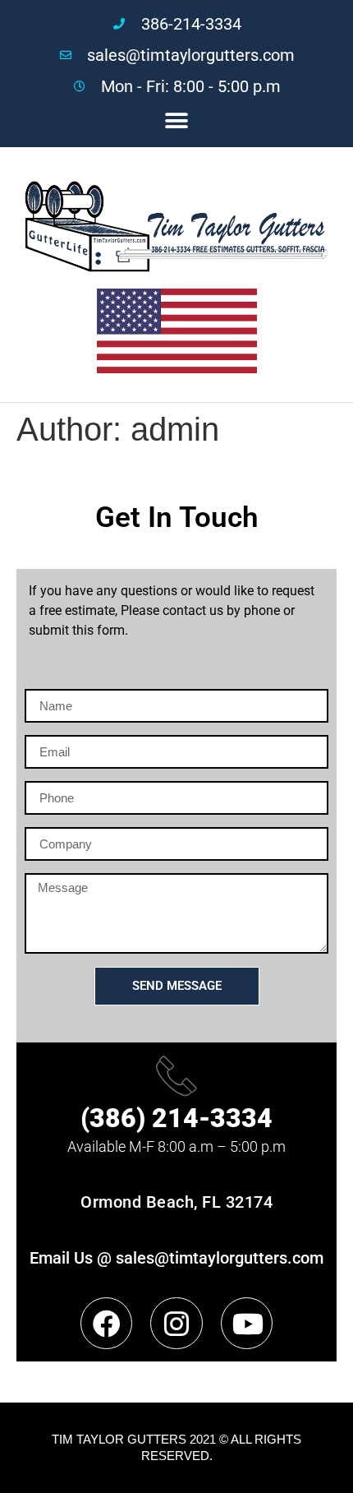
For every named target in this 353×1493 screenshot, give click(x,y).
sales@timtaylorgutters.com (219, 1258)
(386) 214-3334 (176, 1118)
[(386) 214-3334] (176, 1075)
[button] (176, 120)
